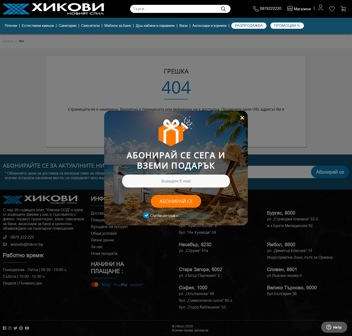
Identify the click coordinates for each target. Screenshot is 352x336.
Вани (183, 25)
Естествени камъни (38, 25)
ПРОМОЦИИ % (287, 25)
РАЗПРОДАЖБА (249, 25)
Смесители (90, 25)
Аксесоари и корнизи (209, 25)
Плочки (11, 25)
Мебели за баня (117, 25)
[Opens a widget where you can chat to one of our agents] (334, 328)
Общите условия (194, 215)
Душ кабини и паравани (155, 25)
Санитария (67, 25)
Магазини (302, 9)
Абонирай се (176, 201)
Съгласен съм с (179, 215)
